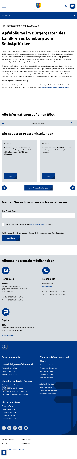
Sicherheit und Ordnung (48, 393)
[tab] (37, 123)
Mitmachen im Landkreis (48, 390)
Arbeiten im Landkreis (47, 384)
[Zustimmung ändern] (4, 452)
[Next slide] (72, 187)
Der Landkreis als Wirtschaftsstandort (15, 394)
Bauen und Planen (46, 381)
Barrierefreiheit (8, 439)
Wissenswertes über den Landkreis (14, 391)
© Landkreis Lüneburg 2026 (13, 449)
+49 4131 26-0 (47, 286)
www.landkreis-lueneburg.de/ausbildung (54, 87)
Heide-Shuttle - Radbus (10, 419)
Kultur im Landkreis (46, 374)
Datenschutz (26, 439)
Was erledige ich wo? (9, 371)
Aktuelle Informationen (10, 368)
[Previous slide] (4, 187)
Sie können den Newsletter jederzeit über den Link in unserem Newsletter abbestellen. (33, 233)
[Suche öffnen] (66, 6)
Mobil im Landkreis (46, 377)
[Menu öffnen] (4, 6)
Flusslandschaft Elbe (9, 412)
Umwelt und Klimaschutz (48, 368)
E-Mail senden (9, 335)
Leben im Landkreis (46, 371)
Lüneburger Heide (8, 415)
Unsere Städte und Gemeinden (13, 388)
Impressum (25, 443)
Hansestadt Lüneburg (9, 409)
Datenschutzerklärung (38, 224)
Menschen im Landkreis (48, 365)
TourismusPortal (7, 406)
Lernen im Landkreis (47, 387)
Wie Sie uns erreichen (9, 374)
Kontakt (5, 443)
